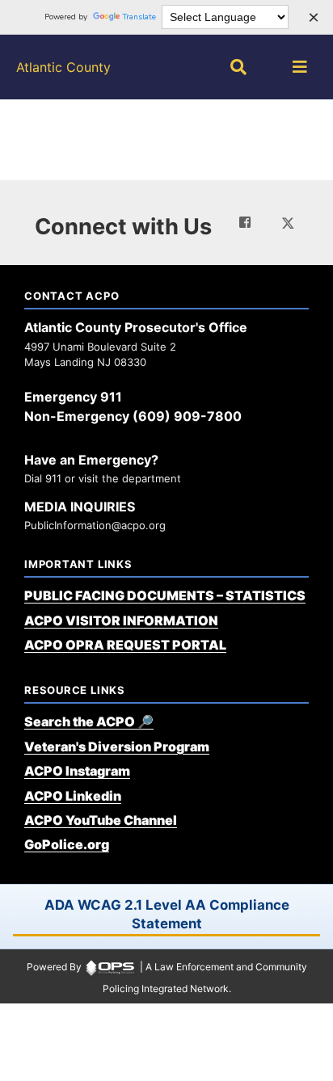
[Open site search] (238, 67)
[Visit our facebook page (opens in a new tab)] (245, 222)
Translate (139, 17)
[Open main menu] (300, 67)
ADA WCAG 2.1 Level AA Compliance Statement (166, 914)
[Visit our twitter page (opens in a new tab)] (287, 221)
